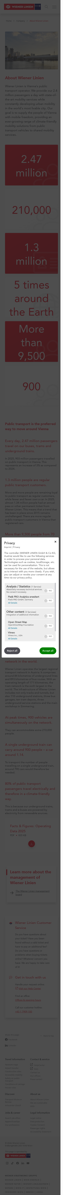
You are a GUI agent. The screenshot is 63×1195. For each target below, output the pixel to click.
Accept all (47, 650)
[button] (45, 590)
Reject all (12, 650)
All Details (12, 602)
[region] (30, 612)
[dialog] (30, 597)
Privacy (16, 546)
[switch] (48, 590)
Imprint (7, 546)
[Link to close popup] (55, 541)
